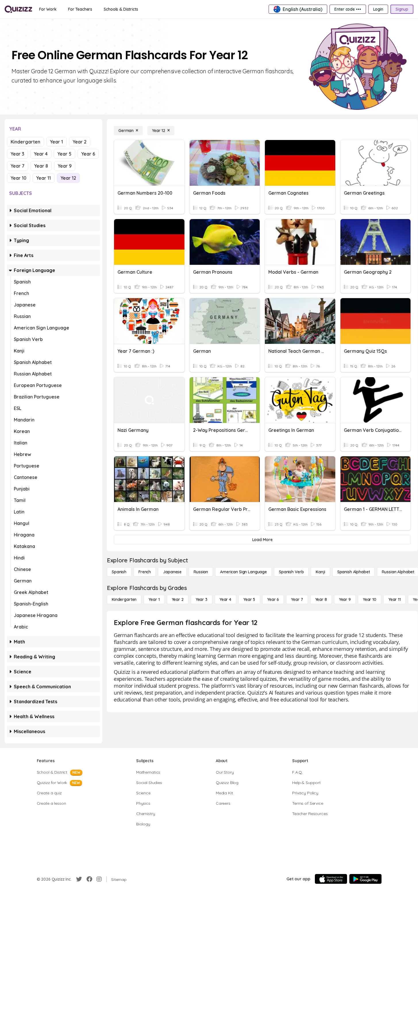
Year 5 (64, 154)
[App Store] (331, 879)
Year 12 (68, 178)
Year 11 (43, 178)
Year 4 (41, 154)
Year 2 (79, 142)
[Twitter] (79, 879)
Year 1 (56, 142)
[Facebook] (89, 879)
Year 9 (65, 166)
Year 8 (41, 166)
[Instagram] (99, 879)
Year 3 (17, 154)
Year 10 (18, 178)
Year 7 (17, 166)
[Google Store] (365, 879)
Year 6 (88, 154)
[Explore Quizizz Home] (18, 9)
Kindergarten (25, 142)
